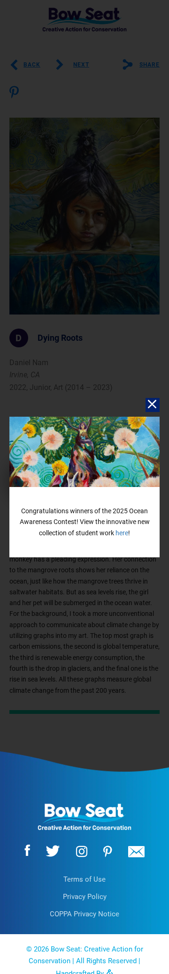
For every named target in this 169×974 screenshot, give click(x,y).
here (121, 533)
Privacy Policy (85, 896)
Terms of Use (84, 879)
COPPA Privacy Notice (84, 914)
